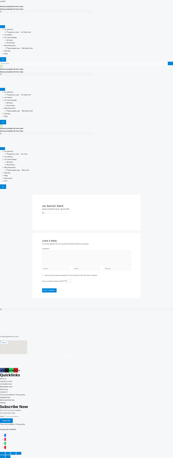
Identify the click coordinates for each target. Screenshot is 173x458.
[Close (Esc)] (2, 453)
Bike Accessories (9, 45)
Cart (5, 181)
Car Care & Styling (10, 37)
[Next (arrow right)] (7, 456)
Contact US (3, 392)
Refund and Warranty (7, 400)
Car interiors (8, 157)
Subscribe (6, 421)
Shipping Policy (5, 397)
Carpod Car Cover (6, 381)
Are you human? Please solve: (52, 281)
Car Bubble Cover (6, 384)
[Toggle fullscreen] (13, 453)
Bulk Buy (7, 51)
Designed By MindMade (8, 429)
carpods (2, 1)
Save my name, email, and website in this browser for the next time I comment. (71, 275)
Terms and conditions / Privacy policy (12, 395)
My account (8, 178)
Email (2, 416)
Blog (5, 54)
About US (3, 379)
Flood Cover (4, 389)
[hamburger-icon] (2, 26)
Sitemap (2, 403)
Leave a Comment (48, 209)
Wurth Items (10, 43)
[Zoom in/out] (18, 453)
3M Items (9, 40)
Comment (46, 249)
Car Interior (8, 35)
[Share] (7, 453)
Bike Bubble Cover (6, 387)
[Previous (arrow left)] (2, 456)
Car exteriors (8, 29)
